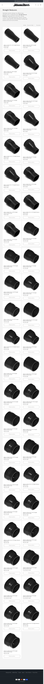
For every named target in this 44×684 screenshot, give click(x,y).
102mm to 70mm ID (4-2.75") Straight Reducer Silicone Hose (30, 513)
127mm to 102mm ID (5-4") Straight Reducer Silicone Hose (29, 596)
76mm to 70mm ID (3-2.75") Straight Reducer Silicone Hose (30, 374)
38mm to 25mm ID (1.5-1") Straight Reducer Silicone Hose (12, 157)
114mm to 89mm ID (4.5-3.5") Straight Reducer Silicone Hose (11, 568)
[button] (2, 5)
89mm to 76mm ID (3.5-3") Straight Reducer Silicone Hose (29, 457)
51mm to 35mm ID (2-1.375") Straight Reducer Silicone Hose (11, 213)
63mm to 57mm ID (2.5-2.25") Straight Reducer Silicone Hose (11, 293)
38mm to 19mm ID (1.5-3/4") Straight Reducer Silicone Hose (30, 129)
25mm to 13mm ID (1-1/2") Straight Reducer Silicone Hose (12, 46)
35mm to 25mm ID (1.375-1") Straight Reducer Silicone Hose (11, 129)
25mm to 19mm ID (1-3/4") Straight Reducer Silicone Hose (10, 72)
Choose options (12, 50)
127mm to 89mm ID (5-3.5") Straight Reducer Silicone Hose (10, 596)
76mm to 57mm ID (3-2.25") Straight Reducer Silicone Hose (30, 347)
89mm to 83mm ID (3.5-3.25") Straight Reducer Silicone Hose (11, 485)
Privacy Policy (34, 672)
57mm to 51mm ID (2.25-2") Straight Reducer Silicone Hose (30, 239)
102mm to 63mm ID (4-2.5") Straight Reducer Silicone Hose (10, 512)
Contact (19, 672)
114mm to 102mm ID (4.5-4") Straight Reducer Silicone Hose (30, 568)
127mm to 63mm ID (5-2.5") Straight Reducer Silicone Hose (10, 624)
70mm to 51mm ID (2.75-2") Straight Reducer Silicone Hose (30, 293)
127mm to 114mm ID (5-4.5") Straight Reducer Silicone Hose (10, 651)
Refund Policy (14, 672)
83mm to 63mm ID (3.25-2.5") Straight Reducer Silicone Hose (11, 402)
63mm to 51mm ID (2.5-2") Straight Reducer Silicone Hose (29, 266)
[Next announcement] (41, 1)
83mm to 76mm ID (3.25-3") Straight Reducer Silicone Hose (10, 429)
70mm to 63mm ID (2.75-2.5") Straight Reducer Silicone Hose (30, 320)
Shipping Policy (8, 672)
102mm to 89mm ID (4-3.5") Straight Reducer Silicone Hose (30, 540)
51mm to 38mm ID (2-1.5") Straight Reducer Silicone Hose (31, 213)
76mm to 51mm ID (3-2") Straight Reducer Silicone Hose (12, 347)
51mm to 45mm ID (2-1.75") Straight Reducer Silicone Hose (10, 240)
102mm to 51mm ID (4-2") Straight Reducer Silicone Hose (31, 485)
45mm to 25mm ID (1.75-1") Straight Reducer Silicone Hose (29, 157)
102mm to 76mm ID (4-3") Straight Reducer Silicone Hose (12, 541)
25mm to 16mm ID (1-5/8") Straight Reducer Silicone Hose (29, 46)
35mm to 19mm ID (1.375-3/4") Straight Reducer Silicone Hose (30, 102)
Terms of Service (28, 672)
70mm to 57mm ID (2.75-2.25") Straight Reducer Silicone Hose (11, 320)
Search (23, 672)
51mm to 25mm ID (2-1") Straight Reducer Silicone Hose (11, 185)
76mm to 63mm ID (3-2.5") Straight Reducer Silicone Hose (10, 374)
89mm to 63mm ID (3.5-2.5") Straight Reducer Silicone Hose (30, 430)
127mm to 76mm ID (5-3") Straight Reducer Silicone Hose (31, 624)
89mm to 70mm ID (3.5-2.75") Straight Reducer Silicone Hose (11, 458)
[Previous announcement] (2, 1)
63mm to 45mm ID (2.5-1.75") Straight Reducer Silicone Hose (11, 266)
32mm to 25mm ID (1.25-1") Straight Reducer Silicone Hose (10, 101)
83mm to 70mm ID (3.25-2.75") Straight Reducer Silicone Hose (30, 402)
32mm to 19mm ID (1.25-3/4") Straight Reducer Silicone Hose (30, 74)
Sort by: (25, 25)
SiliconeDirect (23, 681)
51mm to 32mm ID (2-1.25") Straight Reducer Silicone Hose (29, 185)
